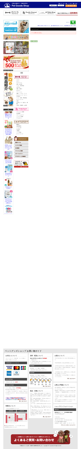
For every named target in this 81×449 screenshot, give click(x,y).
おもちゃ (18, 90)
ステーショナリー (20, 115)
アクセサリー (19, 118)
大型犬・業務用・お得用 (21, 105)
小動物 (17, 130)
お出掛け (18, 129)
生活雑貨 (18, 113)
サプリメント (19, 82)
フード (17, 79)
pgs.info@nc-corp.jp (62, 421)
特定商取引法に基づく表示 (70, 25)
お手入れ (18, 87)
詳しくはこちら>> (23, 401)
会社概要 (75, 3)
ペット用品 (18, 132)
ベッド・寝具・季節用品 (21, 97)
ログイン (68, 22)
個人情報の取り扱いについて (57, 25)
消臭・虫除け (19, 88)
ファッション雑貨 (20, 111)
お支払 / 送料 (62, 3)
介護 (17, 101)
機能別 (17, 124)
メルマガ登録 (69, 3)
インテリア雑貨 (19, 116)
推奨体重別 (18, 126)
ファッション (19, 92)
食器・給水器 (19, 84)
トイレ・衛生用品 (20, 85)
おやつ (17, 81)
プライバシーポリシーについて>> (68, 425)
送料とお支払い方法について (44, 25)
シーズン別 (18, 127)
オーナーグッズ (19, 99)
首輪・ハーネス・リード (21, 93)
